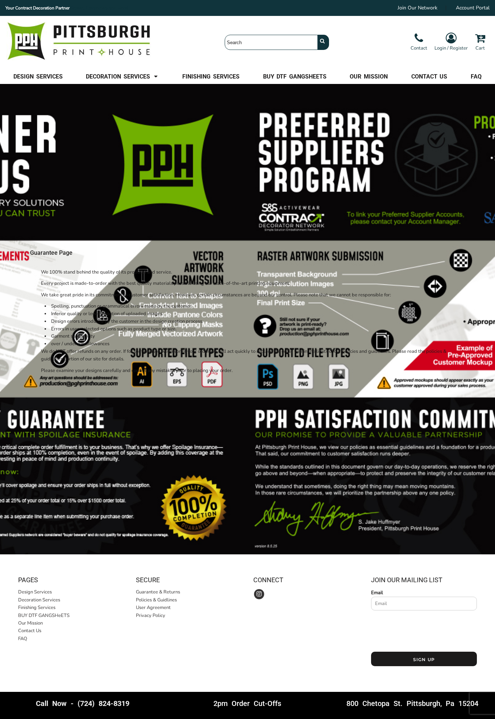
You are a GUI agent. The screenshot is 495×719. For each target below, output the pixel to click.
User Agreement (153, 607)
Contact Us (29, 630)
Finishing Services (36, 607)
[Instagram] (259, 594)
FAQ (22, 638)
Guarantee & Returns (158, 592)
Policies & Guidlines (156, 600)
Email (377, 592)
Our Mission (30, 623)
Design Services (35, 592)
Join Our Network (417, 7)
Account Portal (473, 7)
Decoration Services (39, 600)
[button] (122, 76)
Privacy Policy (150, 615)
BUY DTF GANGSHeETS (44, 615)
